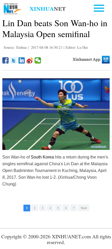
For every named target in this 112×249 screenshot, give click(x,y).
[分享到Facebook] (5, 60)
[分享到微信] (38, 60)
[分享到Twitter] (13, 60)
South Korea (42, 157)
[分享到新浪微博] (30, 60)
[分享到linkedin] (21, 60)
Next (84, 208)
